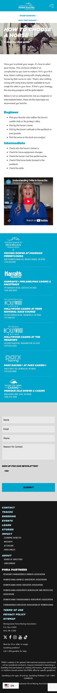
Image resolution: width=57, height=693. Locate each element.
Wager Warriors (27, 16)
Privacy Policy (14, 614)
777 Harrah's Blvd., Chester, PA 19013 (20, 288)
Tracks (7, 512)
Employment (9, 563)
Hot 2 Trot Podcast (27, 20)
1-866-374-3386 (10, 397)
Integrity (8, 541)
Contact (8, 507)
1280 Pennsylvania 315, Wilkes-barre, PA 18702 (24, 259)
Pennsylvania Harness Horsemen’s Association (25, 579)
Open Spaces (9, 549)
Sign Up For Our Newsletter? (20, 466)
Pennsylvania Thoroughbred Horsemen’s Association (28, 599)
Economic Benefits (12, 537)
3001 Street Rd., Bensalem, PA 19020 (20, 368)
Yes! (6, 471)
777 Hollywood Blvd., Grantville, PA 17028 (22, 315)
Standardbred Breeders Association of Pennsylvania (28, 605)
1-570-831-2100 (10, 262)
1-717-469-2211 (9, 317)
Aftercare (9, 545)
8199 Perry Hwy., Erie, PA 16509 (17, 394)
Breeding (9, 516)
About (7, 555)
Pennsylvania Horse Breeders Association (23, 585)
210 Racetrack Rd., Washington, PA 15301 (22, 343)
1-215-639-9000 (10, 371)
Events (7, 521)
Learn (6, 525)
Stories (8, 529)
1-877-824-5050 (10, 346)
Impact (7, 534)
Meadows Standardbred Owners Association (24, 574)
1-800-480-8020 (10, 290)
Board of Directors (13, 559)
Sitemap (9, 619)
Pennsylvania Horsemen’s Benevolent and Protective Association (28, 592)
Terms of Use (13, 610)
